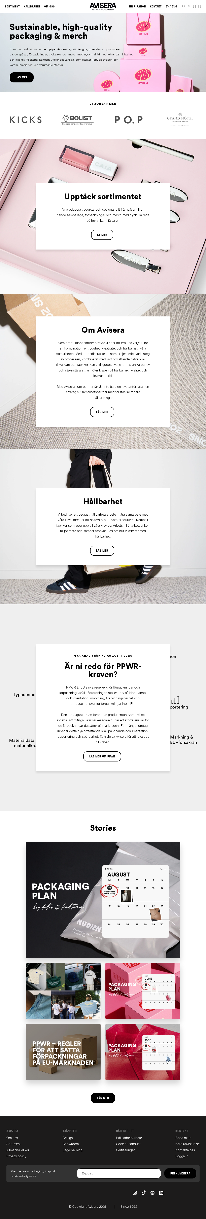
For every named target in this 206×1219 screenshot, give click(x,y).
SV (167, 6)
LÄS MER (22, 77)
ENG (174, 6)
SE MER (102, 235)
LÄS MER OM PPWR (102, 756)
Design (68, 1138)
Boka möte (183, 1138)
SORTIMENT (12, 6)
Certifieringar (125, 1150)
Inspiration (137, 6)
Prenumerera (180, 1173)
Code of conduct (128, 1144)
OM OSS (49, 6)
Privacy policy (16, 1156)
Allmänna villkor (17, 1150)
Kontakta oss (185, 1150)
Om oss (12, 1138)
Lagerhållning (73, 1150)
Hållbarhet (32, 6)
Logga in (181, 1156)
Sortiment (13, 1144)
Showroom (71, 1144)
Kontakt (155, 6)
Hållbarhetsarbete (129, 1138)
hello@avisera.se (187, 1144)
